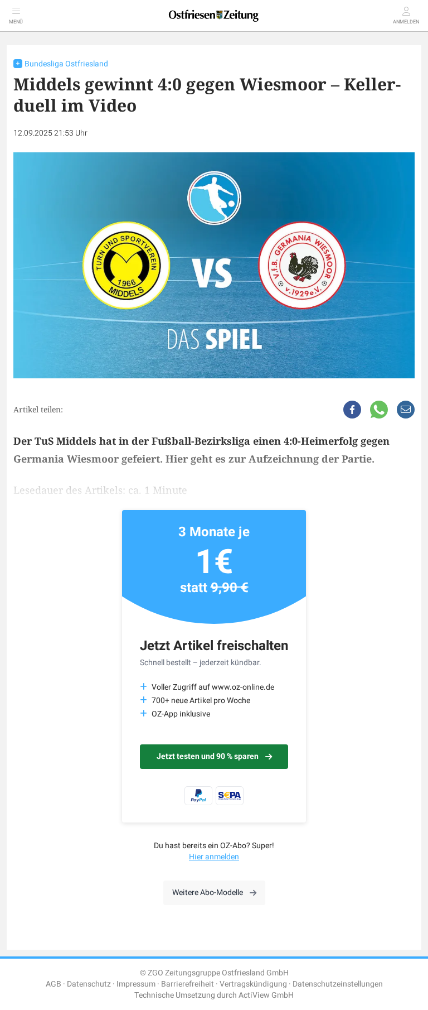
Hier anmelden (214, 857)
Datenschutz (89, 984)
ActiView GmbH (266, 995)
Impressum (135, 984)
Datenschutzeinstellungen (338, 984)
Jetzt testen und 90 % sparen (208, 756)
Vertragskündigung (253, 984)
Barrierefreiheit (187, 984)
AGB (53, 984)
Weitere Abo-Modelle (207, 892)
